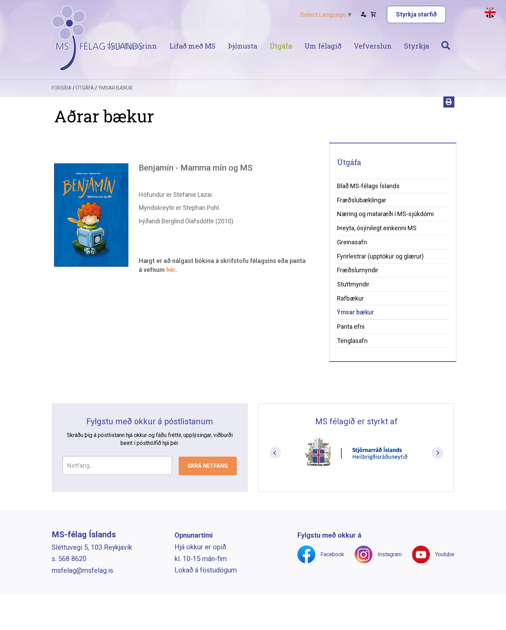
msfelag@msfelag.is (82, 570)
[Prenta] (448, 102)
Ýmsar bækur (115, 88)
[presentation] (275, 453)
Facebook (332, 554)
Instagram (390, 554)
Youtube (444, 554)
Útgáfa (85, 88)
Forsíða (62, 88)
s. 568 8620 (69, 559)
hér (170, 269)
